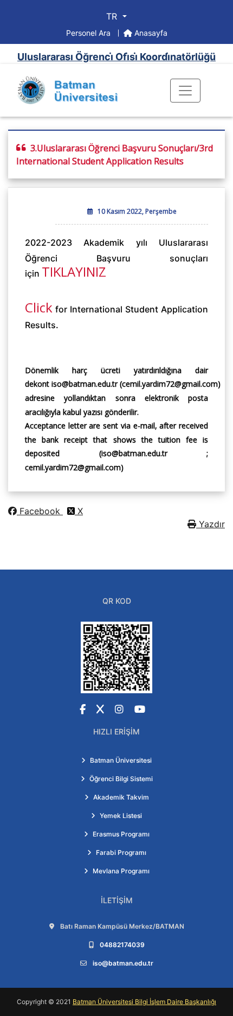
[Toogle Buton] (185, 91)
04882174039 (122, 945)
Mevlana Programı (121, 871)
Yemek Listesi (121, 815)
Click (39, 307)
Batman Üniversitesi (121, 760)
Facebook (40, 511)
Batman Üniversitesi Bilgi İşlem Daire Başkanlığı (144, 1002)
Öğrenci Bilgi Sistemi (121, 779)
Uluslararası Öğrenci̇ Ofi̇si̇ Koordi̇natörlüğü (116, 56)
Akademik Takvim (121, 797)
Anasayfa (149, 32)
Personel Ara (89, 32)
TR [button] (113, 16)
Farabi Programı (121, 852)
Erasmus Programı (121, 834)
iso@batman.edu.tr (123, 963)
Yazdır (210, 524)
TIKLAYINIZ (74, 271)
